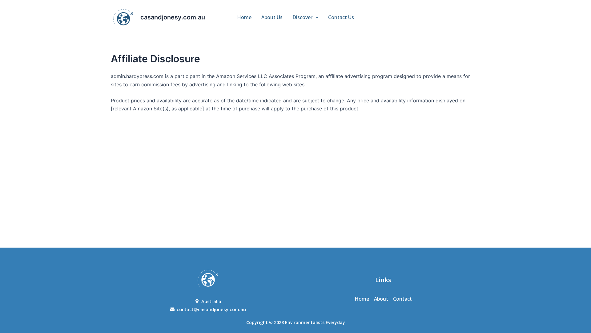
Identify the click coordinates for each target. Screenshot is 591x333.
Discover (302, 17)
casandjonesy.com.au (172, 17)
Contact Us (341, 17)
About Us (272, 17)
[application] (315, 17)
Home (244, 17)
